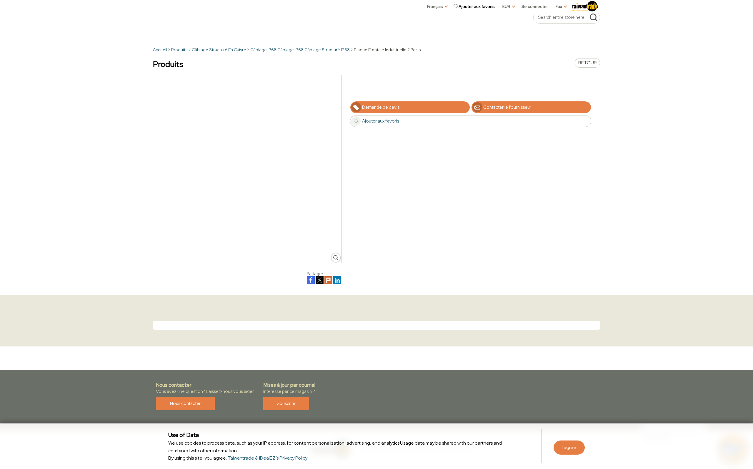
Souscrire (286, 403)
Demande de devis (380, 107)
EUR (506, 6)
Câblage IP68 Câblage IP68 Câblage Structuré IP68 (300, 49)
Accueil (160, 49)
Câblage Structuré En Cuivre (219, 49)
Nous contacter (185, 403)
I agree (569, 447)
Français (435, 6)
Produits (179, 49)
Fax (559, 6)
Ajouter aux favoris (477, 6)
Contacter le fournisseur (507, 107)
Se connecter (535, 6)
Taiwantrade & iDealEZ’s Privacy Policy (267, 458)
